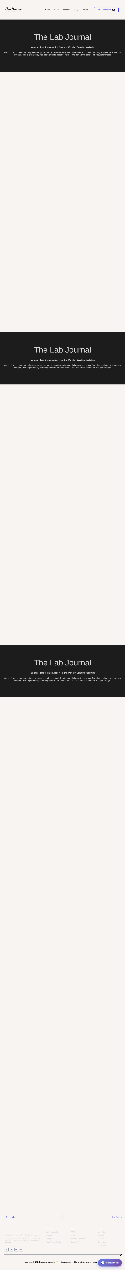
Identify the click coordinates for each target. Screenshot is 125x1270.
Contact (85, 10)
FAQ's (73, 1232)
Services (66, 10)
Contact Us (75, 1242)
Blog (76, 10)
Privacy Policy (76, 1235)
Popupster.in (66, 1262)
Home (47, 10)
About (56, 10)
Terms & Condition (78, 1239)
